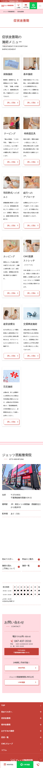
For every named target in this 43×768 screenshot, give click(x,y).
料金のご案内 (27, 559)
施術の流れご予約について (8, 567)
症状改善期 (5, 718)
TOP (3, 705)
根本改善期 (5, 725)
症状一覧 (5, 737)
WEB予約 (21, 668)
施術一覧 (26, 566)
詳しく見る (11, 103)
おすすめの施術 (7, 731)
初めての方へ (7, 559)
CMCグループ (7, 744)
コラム (4, 750)
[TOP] (41, 760)
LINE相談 (21, 682)
